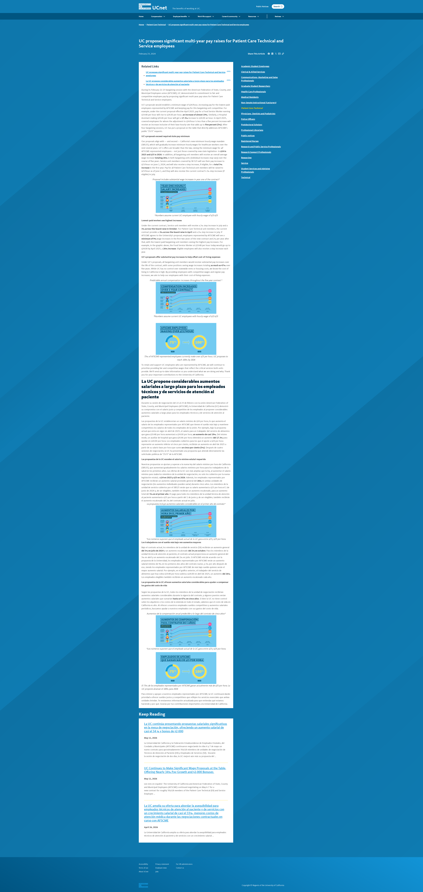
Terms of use (143, 868)
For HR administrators (184, 864)
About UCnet (143, 872)
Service (244, 163)
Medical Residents (250, 97)
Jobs (157, 872)
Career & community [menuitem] (229, 16)
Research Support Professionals (256, 152)
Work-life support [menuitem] (204, 16)
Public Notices (262, 6)
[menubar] (211, 16)
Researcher (246, 157)
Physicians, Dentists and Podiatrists (258, 113)
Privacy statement (162, 864)
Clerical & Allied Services (253, 71)
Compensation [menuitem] (156, 16)
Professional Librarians (252, 130)
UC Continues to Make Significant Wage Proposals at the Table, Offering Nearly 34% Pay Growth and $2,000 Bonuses (185, 770)
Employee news (161, 868)
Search (277, 6)
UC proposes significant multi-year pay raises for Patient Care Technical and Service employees (208, 24)
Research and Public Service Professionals (261, 146)
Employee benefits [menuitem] (180, 16)
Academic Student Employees (255, 66)
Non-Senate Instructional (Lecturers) (258, 102)
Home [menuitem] (141, 16)
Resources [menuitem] (252, 16)
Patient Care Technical (156, 24)
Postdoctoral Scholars (251, 124)
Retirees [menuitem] (278, 16)
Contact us (180, 868)
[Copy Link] (283, 53)
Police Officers (248, 119)
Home (141, 24)
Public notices (248, 135)
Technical (245, 177)
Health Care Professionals (253, 91)
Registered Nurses (250, 141)
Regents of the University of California (268, 885)
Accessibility (143, 864)
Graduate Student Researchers (255, 86)
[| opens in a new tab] (268, 53)
